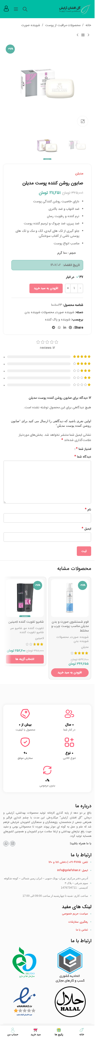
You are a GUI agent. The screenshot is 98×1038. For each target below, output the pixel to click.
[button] (70, 672)
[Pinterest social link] (70, 328)
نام (88, 509)
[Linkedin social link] (64, 328)
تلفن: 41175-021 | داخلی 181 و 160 (68, 862)
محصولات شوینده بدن (39, 312)
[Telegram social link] (54, 328)
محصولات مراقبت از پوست (62, 25)
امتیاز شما (83, 449)
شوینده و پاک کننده (57, 319)
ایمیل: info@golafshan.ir (72, 870)
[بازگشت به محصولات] (83, 35)
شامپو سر (16, 628)
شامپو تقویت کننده (32, 632)
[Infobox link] (6, 9)
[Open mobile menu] (16, 9)
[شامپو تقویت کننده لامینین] (25, 598)
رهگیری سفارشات (78, 922)
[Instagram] (12, 843)
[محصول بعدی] (77, 35)
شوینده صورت (30, 25)
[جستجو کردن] (25, 9)
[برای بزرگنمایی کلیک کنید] (82, 121)
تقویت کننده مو (34, 628)
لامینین (39, 638)
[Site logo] (75, 8)
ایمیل (86, 528)
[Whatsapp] (6, 843)
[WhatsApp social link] (59, 328)
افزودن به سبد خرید (46, 288)
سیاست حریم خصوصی (75, 914)
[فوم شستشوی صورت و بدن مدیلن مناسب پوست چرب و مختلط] (70, 598)
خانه (88, 25)
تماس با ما (82, 930)
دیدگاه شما (82, 456)
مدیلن (79, 173)
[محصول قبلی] (88, 35)
